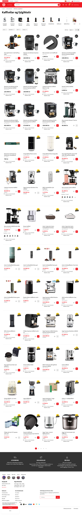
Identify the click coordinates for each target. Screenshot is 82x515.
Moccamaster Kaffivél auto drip (12, 226)
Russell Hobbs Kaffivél (67, 86)
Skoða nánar (13, 504)
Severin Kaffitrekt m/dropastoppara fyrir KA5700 (31, 432)
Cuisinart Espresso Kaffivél (10, 187)
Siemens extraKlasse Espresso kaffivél (30, 53)
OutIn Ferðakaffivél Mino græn (11, 265)
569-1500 (4, 485)
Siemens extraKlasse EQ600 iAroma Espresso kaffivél (30, 87)
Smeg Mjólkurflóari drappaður (50, 153)
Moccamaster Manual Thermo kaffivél (69, 120)
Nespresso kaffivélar (36, 24)
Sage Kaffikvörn (27, 398)
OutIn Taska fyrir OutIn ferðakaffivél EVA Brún (48, 227)
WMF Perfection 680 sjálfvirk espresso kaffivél (50, 365)
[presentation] (10, 4)
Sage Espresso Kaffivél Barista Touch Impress (50, 298)
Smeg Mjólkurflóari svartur (30, 153)
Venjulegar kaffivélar (5, 24)
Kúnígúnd (16, 1)
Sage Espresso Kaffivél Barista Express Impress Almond (50, 331)
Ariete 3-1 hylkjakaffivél (68, 398)
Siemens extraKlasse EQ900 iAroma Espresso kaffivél (69, 53)
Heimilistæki (5, 1)
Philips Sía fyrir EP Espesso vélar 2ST (10, 432)
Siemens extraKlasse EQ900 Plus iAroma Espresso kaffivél (11, 120)
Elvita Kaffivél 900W (28, 365)
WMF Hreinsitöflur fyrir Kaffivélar (48, 188)
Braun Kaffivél (26, 226)
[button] (59, 5)
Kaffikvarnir (59, 23)
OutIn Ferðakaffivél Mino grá (30, 265)
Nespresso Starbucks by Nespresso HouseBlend (10, 154)
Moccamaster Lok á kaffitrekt (50, 53)
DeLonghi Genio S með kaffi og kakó (11, 53)
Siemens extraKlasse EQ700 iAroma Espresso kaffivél (11, 87)
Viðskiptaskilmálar (67, 508)
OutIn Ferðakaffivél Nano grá (50, 265)
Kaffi (74, 23)
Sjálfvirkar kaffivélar (20, 24)
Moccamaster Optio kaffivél (69, 187)
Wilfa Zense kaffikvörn (9, 331)
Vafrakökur (76, 508)
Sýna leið (4, 487)
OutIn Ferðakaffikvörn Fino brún (70, 265)
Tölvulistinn (11, 1)
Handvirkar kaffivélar (13, 24)
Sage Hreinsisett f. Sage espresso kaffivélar (48, 399)
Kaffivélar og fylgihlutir (18, 8)
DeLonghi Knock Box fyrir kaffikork (10, 365)
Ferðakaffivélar (51, 23)
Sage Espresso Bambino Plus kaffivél (30, 188)
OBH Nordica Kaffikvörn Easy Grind (69, 298)
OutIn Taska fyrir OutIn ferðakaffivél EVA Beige (67, 227)
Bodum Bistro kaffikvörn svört (30, 297)
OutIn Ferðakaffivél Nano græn (12, 297)
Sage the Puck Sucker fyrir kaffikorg (68, 432)
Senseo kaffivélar (28, 24)
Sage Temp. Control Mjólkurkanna (48, 432)
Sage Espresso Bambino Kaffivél (70, 331)
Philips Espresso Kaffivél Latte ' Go (31, 331)
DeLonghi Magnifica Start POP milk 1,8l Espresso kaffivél (69, 154)
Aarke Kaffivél (65, 365)
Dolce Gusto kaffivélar (43, 24)
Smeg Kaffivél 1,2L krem (10, 398)
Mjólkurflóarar (66, 23)
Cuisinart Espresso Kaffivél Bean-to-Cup (49, 87)
